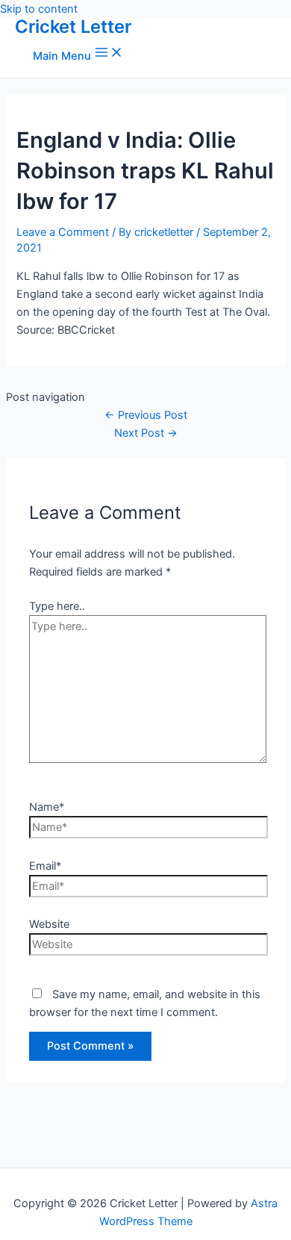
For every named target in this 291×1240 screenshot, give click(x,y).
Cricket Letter (73, 26)
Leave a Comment (62, 232)
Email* (45, 866)
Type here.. (57, 606)
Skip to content (39, 9)
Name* (46, 807)
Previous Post (145, 415)
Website (49, 924)
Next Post (146, 433)
